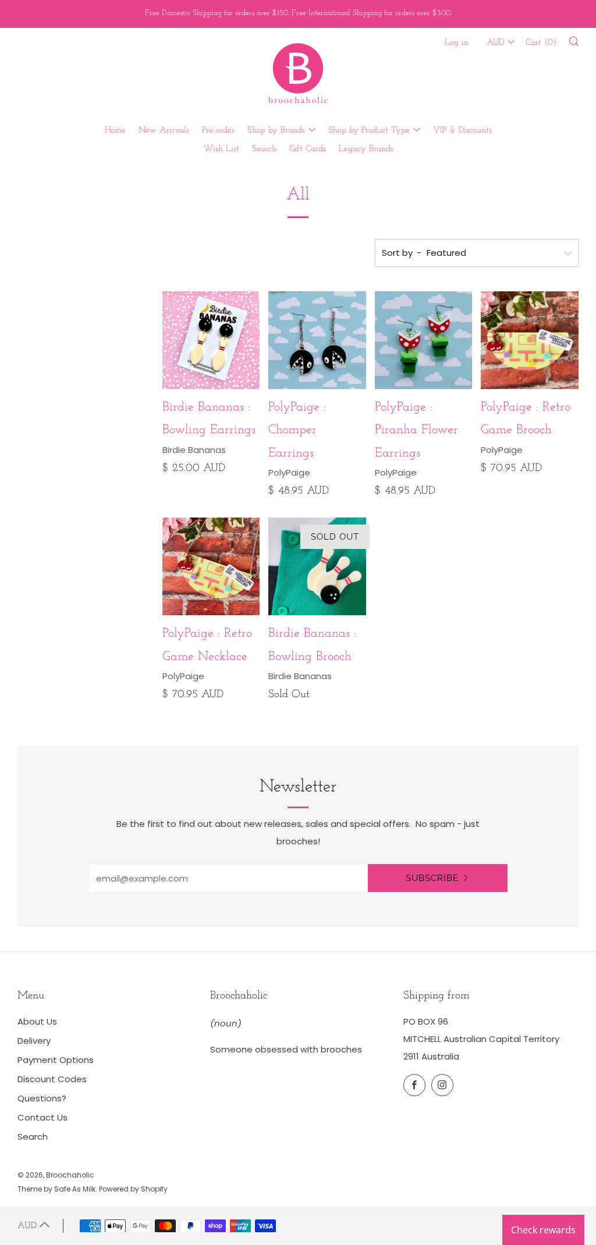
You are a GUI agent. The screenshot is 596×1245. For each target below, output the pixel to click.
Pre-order (218, 130)
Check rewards (543, 1229)
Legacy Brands (366, 149)
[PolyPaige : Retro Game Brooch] (530, 340)
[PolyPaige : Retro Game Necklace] (211, 566)
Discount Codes (52, 1079)
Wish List (221, 149)
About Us (37, 1021)
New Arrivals (164, 130)
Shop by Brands (276, 130)
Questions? (41, 1098)
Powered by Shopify (133, 1189)
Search (264, 149)
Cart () (541, 42)
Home (115, 130)
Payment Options (55, 1060)
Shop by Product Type (369, 130)
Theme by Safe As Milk (56, 1189)
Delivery (34, 1040)
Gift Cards (307, 149)
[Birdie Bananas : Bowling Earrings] (211, 340)
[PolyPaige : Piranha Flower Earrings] (424, 340)
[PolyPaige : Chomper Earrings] (317, 340)
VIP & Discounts (462, 130)
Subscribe (432, 878)
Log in (457, 42)
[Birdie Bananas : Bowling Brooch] (317, 566)
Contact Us (42, 1117)
